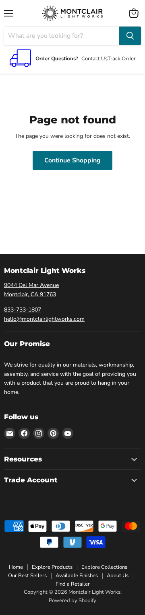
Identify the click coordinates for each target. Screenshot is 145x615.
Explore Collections (104, 567)
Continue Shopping (72, 160)
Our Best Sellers (27, 575)
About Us (117, 575)
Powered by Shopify (72, 600)
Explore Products (52, 567)
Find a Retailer (73, 584)
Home (16, 567)
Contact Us (94, 58)
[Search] (130, 36)
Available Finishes (77, 575)
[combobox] (61, 36)
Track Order (122, 58)
